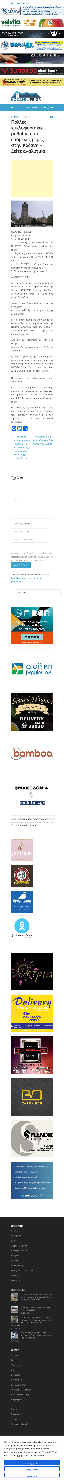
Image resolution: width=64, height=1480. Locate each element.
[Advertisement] (32, 178)
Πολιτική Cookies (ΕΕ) (20, 1423)
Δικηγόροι (15, 1374)
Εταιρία (14, 1409)
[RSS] (51, 107)
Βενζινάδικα (16, 1379)
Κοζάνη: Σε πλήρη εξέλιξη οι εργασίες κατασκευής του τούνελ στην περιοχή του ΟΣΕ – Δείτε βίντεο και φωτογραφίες (31, 1321)
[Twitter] (44, 107)
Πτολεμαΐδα (16, 1235)
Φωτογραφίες (17, 1280)
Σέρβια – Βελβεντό (19, 1245)
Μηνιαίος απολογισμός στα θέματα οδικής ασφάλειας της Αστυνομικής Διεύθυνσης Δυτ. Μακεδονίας (21, 447)
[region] (32, 1458)
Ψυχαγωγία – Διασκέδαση (22, 1270)
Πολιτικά (14, 1260)
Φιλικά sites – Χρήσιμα (21, 1389)
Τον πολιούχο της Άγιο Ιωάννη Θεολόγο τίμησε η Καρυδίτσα (43, 440)
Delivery (14, 1354)
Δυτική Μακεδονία (19, 1250)
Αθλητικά (15, 1255)
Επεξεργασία (32, 1469)
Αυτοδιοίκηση (17, 1265)
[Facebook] (41, 107)
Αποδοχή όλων (32, 1463)
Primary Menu (20, 3)
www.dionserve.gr (28, 825)
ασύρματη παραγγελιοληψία (36, 819)
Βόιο (13, 1240)
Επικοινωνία (16, 1414)
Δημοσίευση (20, 565)
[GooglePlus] (48, 107)
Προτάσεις (15, 1275)
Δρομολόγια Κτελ (18, 1384)
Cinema (14, 1360)
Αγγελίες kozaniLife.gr (20, 1394)
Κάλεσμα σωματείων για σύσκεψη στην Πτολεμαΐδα (35, 1308)
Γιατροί (14, 1369)
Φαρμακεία (16, 1364)
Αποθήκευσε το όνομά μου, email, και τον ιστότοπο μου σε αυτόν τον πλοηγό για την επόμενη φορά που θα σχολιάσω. (32, 557)
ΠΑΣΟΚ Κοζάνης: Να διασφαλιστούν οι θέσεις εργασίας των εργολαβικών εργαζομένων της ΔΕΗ (36, 1297)
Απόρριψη (32, 1475)
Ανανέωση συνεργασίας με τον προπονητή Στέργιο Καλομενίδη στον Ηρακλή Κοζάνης (36, 1335)
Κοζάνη (15, 117)
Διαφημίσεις (16, 1419)
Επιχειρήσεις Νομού (19, 1399)
